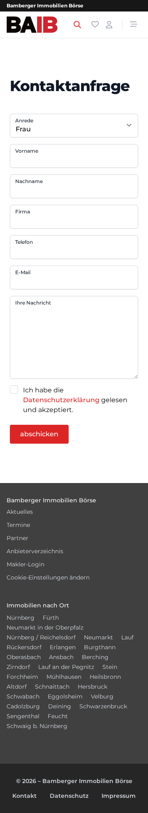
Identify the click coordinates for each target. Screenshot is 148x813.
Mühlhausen (63, 676)
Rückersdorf (24, 647)
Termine (18, 525)
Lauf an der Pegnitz (66, 667)
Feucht (58, 716)
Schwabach (23, 696)
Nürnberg (21, 617)
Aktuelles (20, 511)
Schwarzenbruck (103, 706)
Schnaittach (52, 686)
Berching (95, 657)
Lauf (127, 637)
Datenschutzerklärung (61, 400)
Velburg (102, 696)
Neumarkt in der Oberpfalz (45, 627)
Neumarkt (98, 637)
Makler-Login (25, 564)
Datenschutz (69, 795)
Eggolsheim (65, 696)
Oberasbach (24, 657)
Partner (17, 538)
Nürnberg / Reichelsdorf (41, 637)
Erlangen (63, 647)
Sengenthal (23, 716)
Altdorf (17, 686)
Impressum (119, 795)
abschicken (39, 434)
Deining (59, 706)
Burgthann (100, 647)
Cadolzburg (23, 706)
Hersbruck (92, 686)
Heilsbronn (105, 676)
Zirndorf (18, 667)
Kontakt (24, 795)
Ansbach (61, 657)
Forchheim (22, 676)
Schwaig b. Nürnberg (37, 726)
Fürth (51, 617)
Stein (109, 667)
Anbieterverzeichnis (35, 551)
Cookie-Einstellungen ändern (48, 577)
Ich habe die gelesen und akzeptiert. (75, 400)
